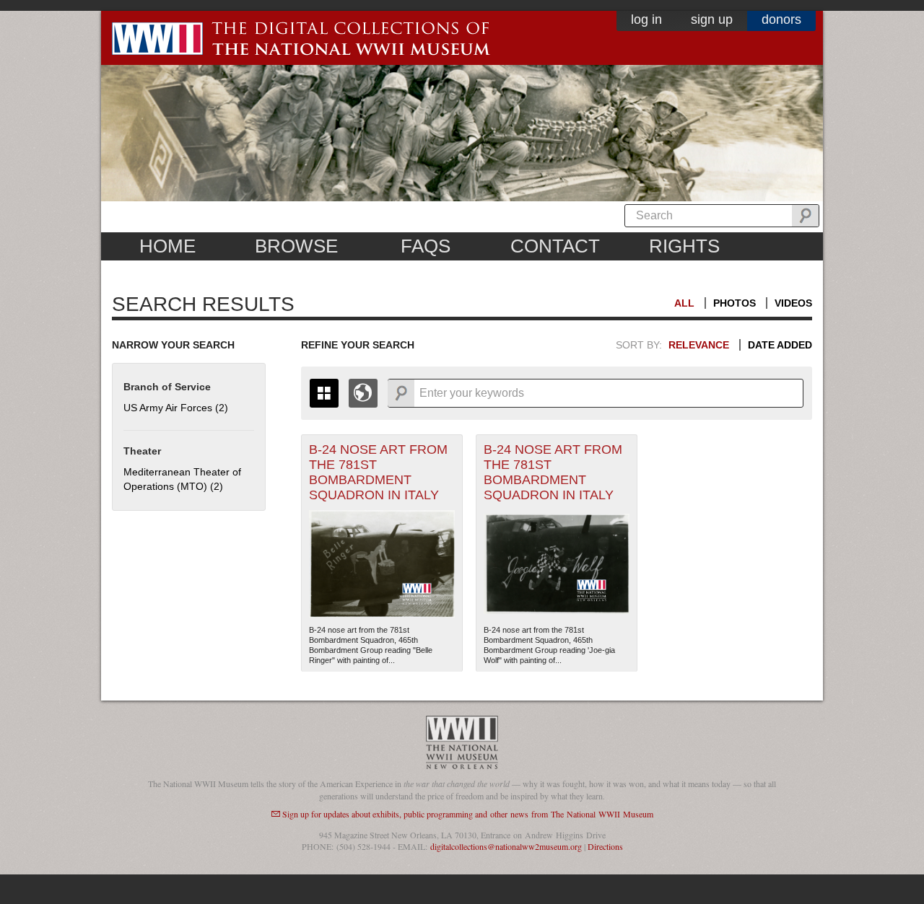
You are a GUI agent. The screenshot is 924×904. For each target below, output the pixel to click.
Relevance (698, 345)
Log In (646, 19)
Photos (734, 303)
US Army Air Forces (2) (175, 407)
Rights (684, 246)
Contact (555, 246)
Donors (781, 19)
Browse (296, 246)
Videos (793, 303)
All (684, 303)
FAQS (425, 246)
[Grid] (324, 393)
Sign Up (712, 19)
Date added (780, 345)
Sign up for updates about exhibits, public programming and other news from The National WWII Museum (467, 814)
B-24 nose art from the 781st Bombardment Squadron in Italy (378, 472)
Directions (605, 846)
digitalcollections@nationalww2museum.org (506, 846)
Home (167, 246)
